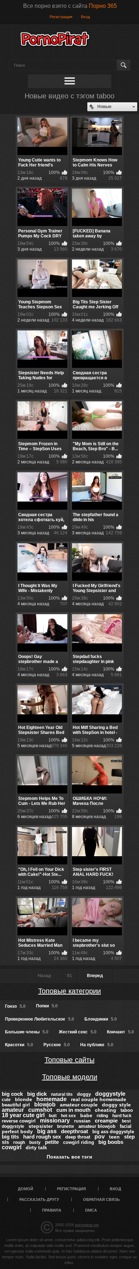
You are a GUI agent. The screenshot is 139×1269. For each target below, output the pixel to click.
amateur (13, 1110)
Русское (56, 1044)
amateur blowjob (96, 1126)
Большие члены (26, 1031)
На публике (96, 1044)
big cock (12, 1094)
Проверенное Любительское (39, 1019)
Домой (25, 1189)
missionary (55, 1121)
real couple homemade (98, 1099)
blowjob (45, 1104)
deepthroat (74, 1131)
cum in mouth (73, 1110)
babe (86, 1115)
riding (102, 1115)
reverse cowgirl (19, 1121)
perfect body (17, 1131)
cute (6, 1099)
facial (126, 1126)
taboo (126, 1110)
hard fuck (122, 1115)
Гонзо (15, 1006)
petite (52, 1142)
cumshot (40, 1110)
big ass (47, 1131)
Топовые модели (69, 1077)
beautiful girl (16, 1105)
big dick (37, 1094)
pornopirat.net (87, 1225)
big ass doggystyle (113, 1131)
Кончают (120, 1031)
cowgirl (11, 1147)
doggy (84, 1094)
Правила (51, 1210)
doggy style (116, 1105)
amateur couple (79, 1105)
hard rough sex (42, 1137)
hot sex (68, 1115)
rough (19, 1142)
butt (53, 1115)
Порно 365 (103, 6)
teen (114, 1137)
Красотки (19, 1044)
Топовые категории (69, 991)
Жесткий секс (78, 1031)
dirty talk (36, 1147)
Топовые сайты (69, 1060)
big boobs (110, 1142)
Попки (47, 1005)
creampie (106, 1121)
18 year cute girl (23, 1115)
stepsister (41, 1126)
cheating (105, 1110)
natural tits (62, 1094)
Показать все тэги (69, 1157)
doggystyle (110, 1094)
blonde (23, 1099)
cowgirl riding (78, 1142)
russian (82, 1121)
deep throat (77, 1137)
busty (35, 1142)
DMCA (91, 1210)
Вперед (95, 975)
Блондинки (100, 1019)
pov (99, 1137)
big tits (10, 1137)
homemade (51, 1099)
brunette (65, 1126)
